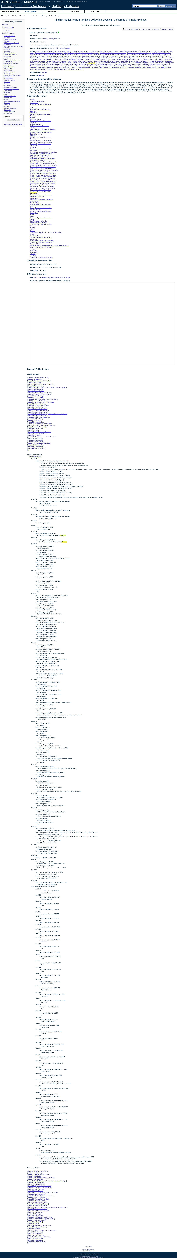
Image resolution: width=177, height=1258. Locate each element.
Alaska (39, 51)
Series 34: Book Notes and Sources (39, 432)
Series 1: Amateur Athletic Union (38, 377)
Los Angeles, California (37, 160)
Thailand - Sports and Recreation (80, 67)
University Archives (6, 16)
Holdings (15, 16)
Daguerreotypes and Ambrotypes (12, 101)
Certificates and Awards (10, 108)
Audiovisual (7, 104)
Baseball (121, 51)
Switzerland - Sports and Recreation (57, 67)
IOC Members (7, 44)
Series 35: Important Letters (37, 433)
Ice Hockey (41, 56)
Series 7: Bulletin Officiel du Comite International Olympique (47, 387)
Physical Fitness (35, 64)
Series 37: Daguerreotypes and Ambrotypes (42, 437)
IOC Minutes (7, 58)
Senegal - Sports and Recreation (72, 66)
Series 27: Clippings (34, 420)
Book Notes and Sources (10, 96)
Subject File (7, 92)
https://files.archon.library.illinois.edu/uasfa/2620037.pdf (52, 277)
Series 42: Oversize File (35, 445)
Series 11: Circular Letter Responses (39, 394)
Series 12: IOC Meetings (36, 396)
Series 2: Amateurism (34, 379)
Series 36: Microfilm (34, 435)
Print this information (167, 29)
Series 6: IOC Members (35, 386)
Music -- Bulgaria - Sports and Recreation (104, 58)
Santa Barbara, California (52, 66)
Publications (7, 82)
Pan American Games (125, 63)
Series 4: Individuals (34, 382)
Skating (92, 66)
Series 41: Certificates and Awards (39, 443)
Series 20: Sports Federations (37, 409)
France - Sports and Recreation (86, 54)
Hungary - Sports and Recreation (41, 149)
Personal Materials (8, 78)
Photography (169, 63)
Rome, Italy (126, 64)
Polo (64, 64)
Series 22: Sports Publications (37, 412)
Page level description (35, 456)
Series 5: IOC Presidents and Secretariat (41, 384)
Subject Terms (6, 30)
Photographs (7, 85)
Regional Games (8, 68)
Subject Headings (74, 11)
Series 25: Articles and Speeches (38, 417)
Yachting (56, 69)
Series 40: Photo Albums (36, 442)
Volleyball (168, 67)
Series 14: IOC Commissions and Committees (42, 399)
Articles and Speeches (9, 80)
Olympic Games (8, 65)
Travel (5, 94)
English (41, 75)
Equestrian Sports (36, 54)
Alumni (35, 16)
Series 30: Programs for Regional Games (41, 425)
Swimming (41, 67)
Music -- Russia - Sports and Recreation (54, 61)
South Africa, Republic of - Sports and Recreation (121, 66)
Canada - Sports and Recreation (45, 53)
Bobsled (157, 51)
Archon (87, 1256)
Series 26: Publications (35, 419)
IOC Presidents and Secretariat (11, 43)
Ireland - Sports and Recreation (105, 56)
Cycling (96, 53)
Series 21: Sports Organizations (38, 410)
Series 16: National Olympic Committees (41, 402)
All (28, 450)
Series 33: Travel (33, 430)
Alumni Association (25, 16)
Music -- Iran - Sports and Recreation (67, 59)
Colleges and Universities (10, 39)
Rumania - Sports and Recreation (152, 64)
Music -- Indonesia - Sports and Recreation (44, 170)
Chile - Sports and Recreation (84, 53)
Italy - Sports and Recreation (125, 56)
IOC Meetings (7, 56)
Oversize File (7, 110)
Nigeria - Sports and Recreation (56, 63)
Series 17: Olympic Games (36, 404)
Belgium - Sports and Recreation (143, 51)
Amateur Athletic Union (9, 36)
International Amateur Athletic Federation (59, 56)
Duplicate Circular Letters (10, 52)
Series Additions (8, 113)
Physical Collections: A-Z (31, 11)
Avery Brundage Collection (46, 16)
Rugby (138, 64)
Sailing (166, 64)
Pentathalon (137, 63)
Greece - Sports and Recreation (130, 54)
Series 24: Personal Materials (37, 415)
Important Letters (8, 97)
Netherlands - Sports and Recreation (151, 61)
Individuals (6, 41)
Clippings (6, 83)
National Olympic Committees (11, 63)
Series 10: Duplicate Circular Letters (39, 392)
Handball (153, 54)
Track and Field (97, 67)
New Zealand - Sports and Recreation (42, 188)
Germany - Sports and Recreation (108, 54)
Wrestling (50, 69)
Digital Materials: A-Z (52, 11)
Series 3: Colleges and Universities (39, 381)
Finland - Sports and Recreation (59, 54)
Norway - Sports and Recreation (77, 63)
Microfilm (6, 99)
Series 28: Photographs (35, 422)
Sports (140, 66)
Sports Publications (8, 73)
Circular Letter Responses (10, 54)
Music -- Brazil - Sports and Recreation (77, 58)
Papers (44, 72)
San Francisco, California (38, 221)
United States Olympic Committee (153, 67)
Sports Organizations (9, 72)
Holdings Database (65, 6)
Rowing (132, 64)
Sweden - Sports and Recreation (40, 237)
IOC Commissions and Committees (12, 59)
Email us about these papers (13, 124)
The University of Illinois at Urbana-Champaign (93, 1257)
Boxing (163, 51)
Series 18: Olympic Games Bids (38, 405)
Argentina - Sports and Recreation (77, 51)
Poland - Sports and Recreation (51, 64)
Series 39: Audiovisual (35, 440)
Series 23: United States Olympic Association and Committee (47, 414)
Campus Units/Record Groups (10, 11)
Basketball (128, 51)
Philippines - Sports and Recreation (153, 63)
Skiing (98, 66)
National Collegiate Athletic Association (106, 61)
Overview (5, 24)
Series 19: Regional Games (36, 407)
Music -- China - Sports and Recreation (131, 58)
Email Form (91, 1250)
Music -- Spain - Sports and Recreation (80, 61)
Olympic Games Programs (10, 87)
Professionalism (93, 64)
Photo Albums (7, 106)
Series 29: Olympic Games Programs (40, 423)
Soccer (102, 66)
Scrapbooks (7, 103)
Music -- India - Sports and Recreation (157, 58)
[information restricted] (35, 446)
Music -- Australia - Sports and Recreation (50, 58)
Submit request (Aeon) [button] (131, 29)
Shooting (86, 66)
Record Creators (95, 11)
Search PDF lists (170, 6)
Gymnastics (145, 54)
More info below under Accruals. (59, 48)
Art (90, 51)
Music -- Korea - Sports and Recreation (118, 59)
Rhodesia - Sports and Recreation (111, 64)
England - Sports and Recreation (160, 53)
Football (72, 54)
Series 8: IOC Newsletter (36, 389)
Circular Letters (8, 51)
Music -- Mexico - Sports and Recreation (145, 59)
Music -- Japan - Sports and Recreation (92, 59)
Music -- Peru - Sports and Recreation (42, 178)
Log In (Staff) (88, 1246)
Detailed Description (8, 33)
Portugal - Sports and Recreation (77, 64)
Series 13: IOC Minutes (35, 397)
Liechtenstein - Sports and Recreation (148, 56)
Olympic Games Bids (9, 66)
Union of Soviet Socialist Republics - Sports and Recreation (122, 67)
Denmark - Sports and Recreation (138, 53)
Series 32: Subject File (35, 428)
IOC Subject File (8, 61)
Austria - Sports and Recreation (108, 51)
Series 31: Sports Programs (37, 427)
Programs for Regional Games (11, 89)
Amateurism (7, 37)
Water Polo (33, 69)
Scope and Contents (8, 27)
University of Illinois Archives (23, 6)
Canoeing (59, 53)
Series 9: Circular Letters (36, 391)
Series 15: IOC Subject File (36, 400)
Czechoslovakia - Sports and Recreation (113, 53)
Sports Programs (8, 90)
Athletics (94, 51)
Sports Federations (8, 70)
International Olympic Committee (83, 56)
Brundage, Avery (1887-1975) (51, 39)
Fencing (45, 54)
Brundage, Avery (35, 119)
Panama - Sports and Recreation (106, 63)
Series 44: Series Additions (36, 448)
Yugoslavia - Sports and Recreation (71, 69)
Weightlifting (42, 69)
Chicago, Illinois (69, 53)
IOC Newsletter (8, 49)
